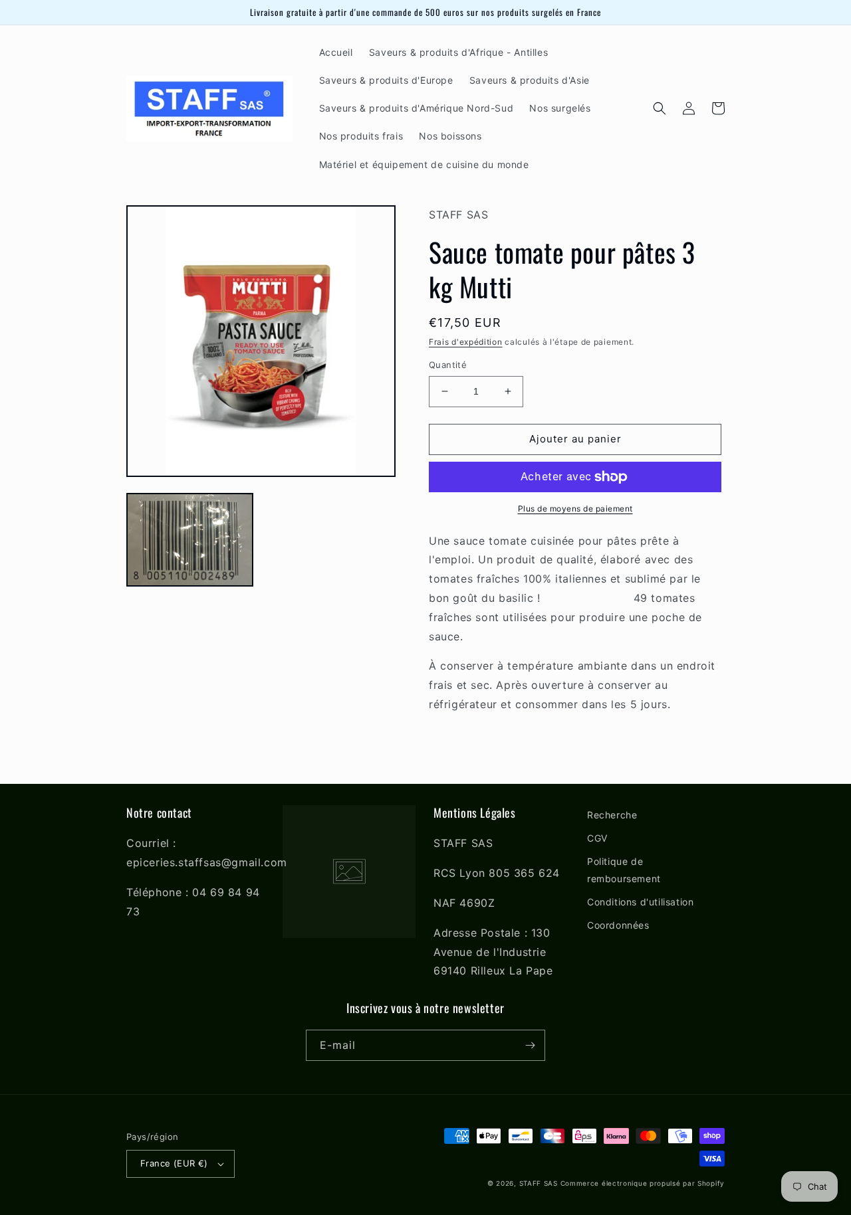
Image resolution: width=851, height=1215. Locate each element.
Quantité (448, 364)
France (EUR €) (174, 1163)
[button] (659, 108)
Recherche (612, 814)
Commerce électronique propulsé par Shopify (642, 1183)
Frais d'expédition (466, 342)
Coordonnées (618, 925)
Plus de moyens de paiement (575, 509)
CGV (597, 838)
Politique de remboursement (624, 870)
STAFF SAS (538, 1183)
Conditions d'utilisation (640, 901)
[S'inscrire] (530, 1045)
